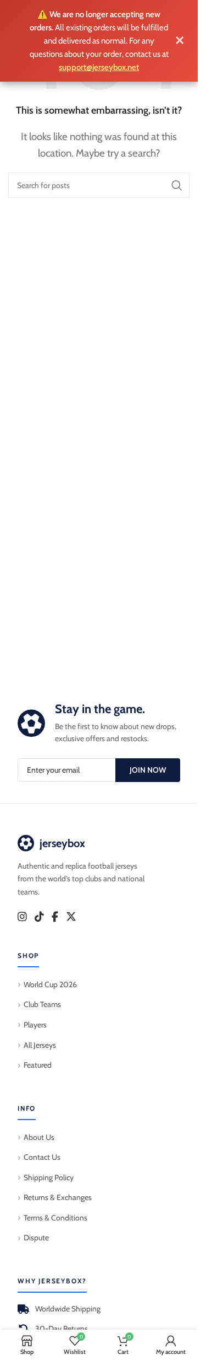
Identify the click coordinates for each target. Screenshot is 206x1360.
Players (35, 1025)
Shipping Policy (49, 1177)
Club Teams (42, 1004)
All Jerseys (40, 1045)
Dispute (36, 1238)
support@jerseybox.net (99, 67)
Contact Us (42, 1157)
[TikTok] (39, 917)
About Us (39, 1137)
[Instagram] (22, 917)
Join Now (148, 770)
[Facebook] (55, 917)
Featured (38, 1065)
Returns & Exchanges (58, 1197)
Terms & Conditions (55, 1218)
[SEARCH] (177, 185)
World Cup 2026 (50, 984)
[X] (71, 917)
